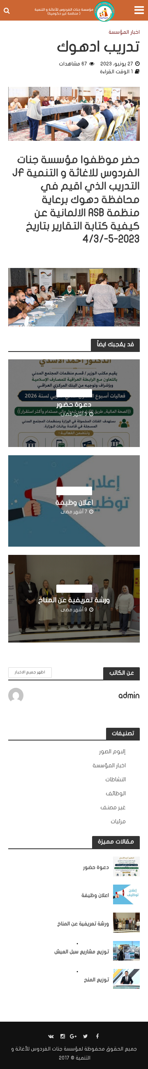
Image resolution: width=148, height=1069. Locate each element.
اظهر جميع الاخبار (30, 672)
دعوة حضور (74, 404)
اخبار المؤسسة (124, 32)
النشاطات (66, 943)
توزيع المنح (96, 980)
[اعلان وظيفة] (126, 894)
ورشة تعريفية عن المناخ (74, 599)
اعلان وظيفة (74, 502)
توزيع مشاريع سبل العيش (81, 952)
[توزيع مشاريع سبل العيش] (126, 950)
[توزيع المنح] (126, 978)
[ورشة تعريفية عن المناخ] (126, 922)
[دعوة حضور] (126, 866)
